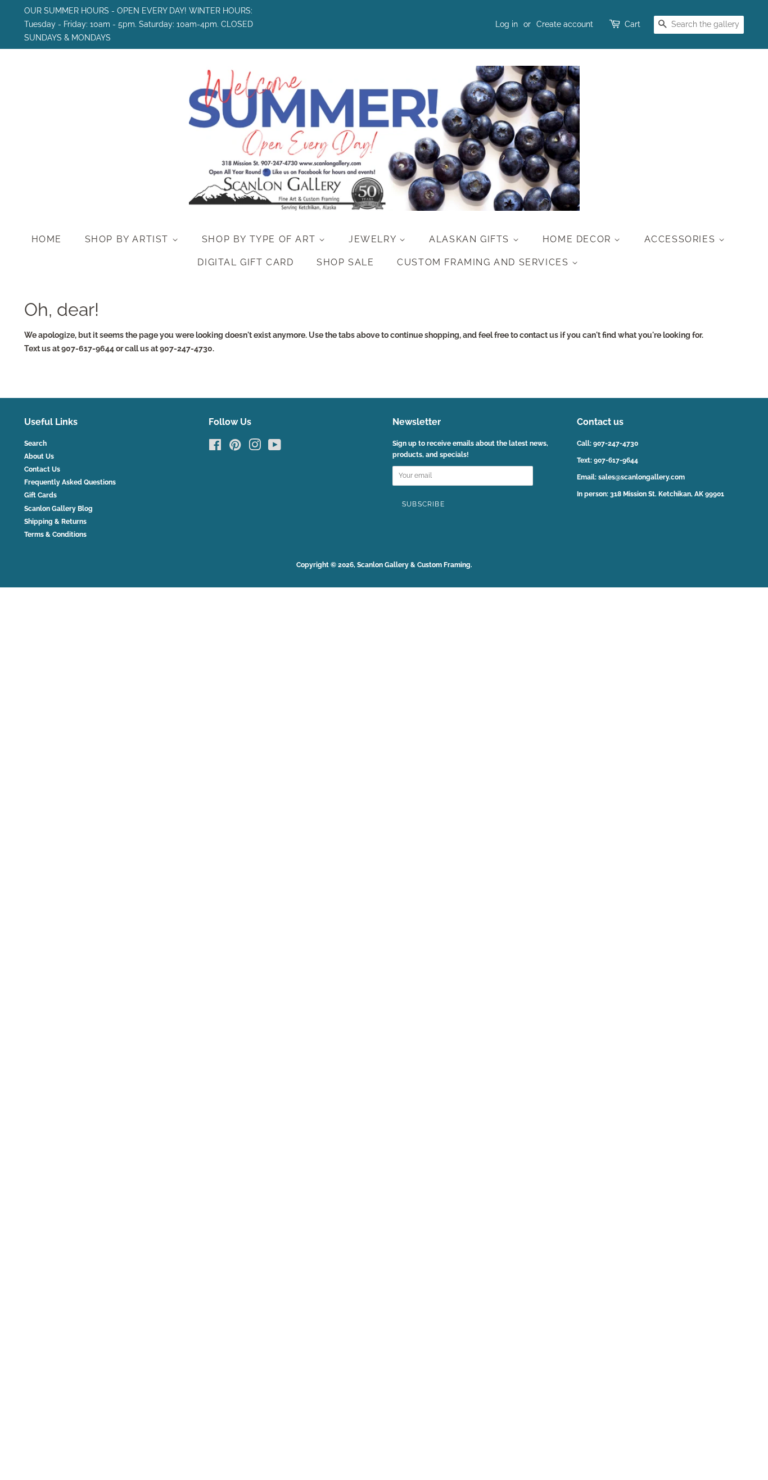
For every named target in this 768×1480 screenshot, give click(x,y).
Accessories (681, 239)
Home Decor (579, 239)
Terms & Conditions (55, 534)
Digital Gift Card (245, 262)
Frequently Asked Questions (70, 482)
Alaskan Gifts (470, 239)
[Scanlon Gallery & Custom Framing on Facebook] (215, 447)
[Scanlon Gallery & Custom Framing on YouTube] (274, 447)
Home (46, 239)
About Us (39, 456)
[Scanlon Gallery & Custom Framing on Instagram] (255, 447)
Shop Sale (345, 262)
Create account (564, 24)
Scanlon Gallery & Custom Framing (414, 565)
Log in (506, 24)
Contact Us (42, 469)
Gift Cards (40, 495)
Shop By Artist (128, 239)
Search (35, 443)
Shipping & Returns (55, 522)
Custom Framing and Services (484, 262)
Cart (632, 24)
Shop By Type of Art (260, 239)
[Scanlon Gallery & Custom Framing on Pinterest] (235, 447)
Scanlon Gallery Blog (58, 509)
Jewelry (374, 239)
